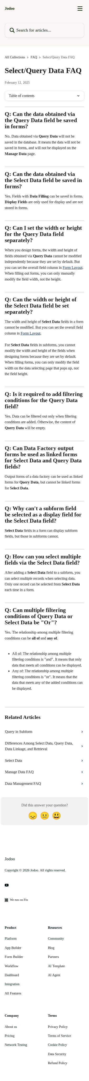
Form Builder (14, 957)
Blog (51, 948)
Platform (11, 938)
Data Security (57, 1054)
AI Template (56, 966)
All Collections (15, 57)
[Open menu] (80, 8)
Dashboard (12, 975)
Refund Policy (57, 1063)
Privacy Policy (58, 1027)
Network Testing (16, 1045)
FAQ (34, 57)
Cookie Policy (57, 1045)
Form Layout (72, 268)
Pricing (9, 1036)
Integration (12, 984)
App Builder (13, 948)
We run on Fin (19, 900)
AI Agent (54, 975)
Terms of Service (59, 1036)
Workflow (11, 966)
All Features (13, 993)
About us (11, 1027)
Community (56, 938)
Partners (53, 957)
